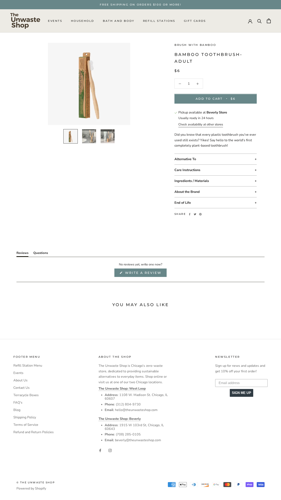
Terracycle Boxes (26, 395)
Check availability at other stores (200, 125)
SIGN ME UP (241, 393)
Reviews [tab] (22, 254)
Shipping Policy (24, 417)
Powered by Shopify (31, 488)
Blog (16, 410)
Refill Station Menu (27, 365)
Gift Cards (195, 21)
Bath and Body (118, 21)
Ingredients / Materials (191, 181)
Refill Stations (159, 21)
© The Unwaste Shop (35, 482)
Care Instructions (187, 170)
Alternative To (185, 159)
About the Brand (187, 192)
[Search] (259, 21)
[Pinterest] (200, 214)
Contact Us (21, 387)
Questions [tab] (40, 254)
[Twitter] (195, 214)
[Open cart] (269, 21)
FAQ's (17, 402)
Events (55, 21)
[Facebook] (189, 214)
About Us (20, 380)
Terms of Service (25, 424)
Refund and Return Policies (33, 432)
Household (82, 21)
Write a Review (145, 274)
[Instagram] (110, 450)
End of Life (182, 203)
